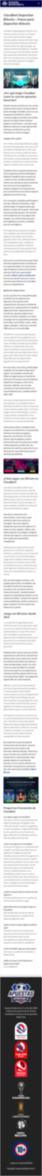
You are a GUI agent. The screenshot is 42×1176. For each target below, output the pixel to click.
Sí (34, 18)
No (27, 18)
